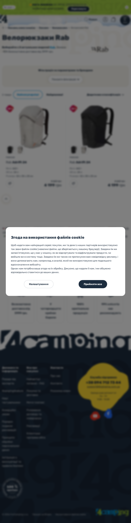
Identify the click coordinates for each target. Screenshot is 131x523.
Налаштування (38, 284)
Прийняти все (93, 284)
